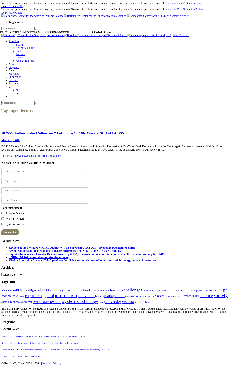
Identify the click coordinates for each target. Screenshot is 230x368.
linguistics (99, 296)
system (55, 301)
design (221, 289)
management (114, 295)
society (221, 295)
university (113, 301)
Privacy (57, 363)
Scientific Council (26, 47)
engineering (34, 296)
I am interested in (12, 207)
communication (179, 290)
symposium (41, 302)
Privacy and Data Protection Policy (183, 2)
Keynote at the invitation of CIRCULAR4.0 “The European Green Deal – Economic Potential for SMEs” (73, 247)
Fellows (20, 54)
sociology (6, 302)
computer (196, 290)
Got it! (19, 6)
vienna (128, 301)
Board (19, 44)
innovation (86, 295)
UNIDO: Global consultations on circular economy (39, 257)
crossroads (209, 290)
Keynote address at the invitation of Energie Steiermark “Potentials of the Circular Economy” (66, 250)
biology (58, 290)
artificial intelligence (26, 290)
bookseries (97, 290)
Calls (11, 70)
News (12, 64)
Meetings (14, 73)
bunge (106, 290)
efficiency (20, 296)
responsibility (191, 295)
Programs (14, 67)
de (17, 93)
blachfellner (73, 290)
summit (27, 302)
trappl (102, 302)
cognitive (161, 290)
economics (8, 296)
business (116, 290)
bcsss (45, 289)
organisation (147, 296)
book (87, 290)
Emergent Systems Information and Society (37, 155)
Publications (15, 76)
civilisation (149, 290)
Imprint (46, 363)
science (206, 295)
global (49, 296)
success (17, 301)
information (66, 295)
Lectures (13, 80)
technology (88, 301)
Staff (18, 51)
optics (137, 296)
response (178, 296)
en (17, 89)
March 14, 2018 (10, 140)
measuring (129, 296)
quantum (169, 296)
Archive (13, 83)
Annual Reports (25, 60)
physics (159, 296)
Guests (20, 57)
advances (6, 290)
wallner (138, 302)
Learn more (8, 6)
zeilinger (146, 302)
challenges (133, 290)
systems (70, 301)
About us (14, 41)
